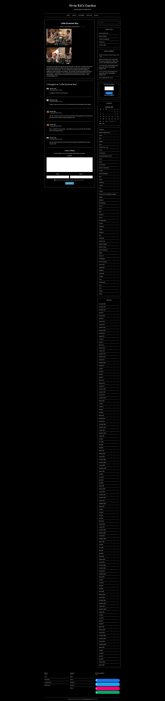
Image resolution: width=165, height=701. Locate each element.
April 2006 (101, 553)
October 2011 (102, 359)
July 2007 (101, 509)
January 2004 (102, 632)
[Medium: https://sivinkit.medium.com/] (107, 692)
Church (74, 15)
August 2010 (101, 400)
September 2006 (102, 538)
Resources (101, 255)
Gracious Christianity (103, 173)
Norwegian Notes (102, 220)
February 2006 (102, 559)
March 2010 (101, 415)
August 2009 (101, 436)
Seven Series (102, 264)
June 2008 (101, 477)
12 (100, 116)
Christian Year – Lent (103, 147)
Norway (100, 217)
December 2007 (102, 494)
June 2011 (101, 371)
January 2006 (102, 562)
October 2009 (102, 430)
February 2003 (102, 662)
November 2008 (102, 462)
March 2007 (101, 521)
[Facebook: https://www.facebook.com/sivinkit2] (107, 680)
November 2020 (102, 306)
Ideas (100, 176)
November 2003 (102, 638)
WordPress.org (47, 685)
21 (106, 118)
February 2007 (102, 524)
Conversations (102, 153)
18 (117, 116)
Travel (100, 279)
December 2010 (102, 389)
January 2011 (102, 386)
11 (117, 113)
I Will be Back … (102, 42)
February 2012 (102, 348)
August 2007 (101, 506)
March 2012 (101, 345)
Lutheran (101, 191)
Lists (100, 188)
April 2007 (101, 518)
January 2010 (102, 421)
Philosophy (101, 226)
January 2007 (102, 527)
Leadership (101, 182)
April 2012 (101, 342)
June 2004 (101, 618)
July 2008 (101, 474)
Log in (45, 676)
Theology (101, 276)
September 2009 (102, 433)
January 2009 (102, 456)
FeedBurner (111, 95)
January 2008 (102, 491)
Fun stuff (101, 170)
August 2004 (101, 612)
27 (103, 121)
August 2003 (101, 647)
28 (106, 121)
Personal (101, 223)
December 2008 (102, 459)
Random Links (102, 241)
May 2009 (101, 444)
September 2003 (102, 644)
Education (89, 15)
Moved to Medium (103, 36)
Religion (100, 252)
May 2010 (101, 409)
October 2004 (102, 606)
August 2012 (101, 336)
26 (100, 121)
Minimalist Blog (86, 699)
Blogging (101, 141)
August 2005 (101, 576)
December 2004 (102, 600)
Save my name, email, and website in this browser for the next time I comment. (70, 180)
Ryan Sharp (52, 100)
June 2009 (101, 441)
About (68, 15)
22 (109, 118)
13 (103, 116)
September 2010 (102, 397)
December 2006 (102, 530)
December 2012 (102, 327)
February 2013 (102, 321)
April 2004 (101, 623)
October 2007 (102, 500)
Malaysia (101, 197)
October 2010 (102, 395)
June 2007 (101, 512)
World (100, 288)
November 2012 (102, 330)
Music (100, 211)
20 (103, 118)
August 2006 (101, 541)
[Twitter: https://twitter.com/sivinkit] (107, 684)
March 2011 (101, 380)
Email (81, 174)
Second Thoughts (103, 261)
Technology (101, 273)
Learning (101, 185)
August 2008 (101, 471)
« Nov (100, 123)
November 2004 (102, 603)
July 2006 (101, 544)
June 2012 (101, 339)
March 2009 (101, 450)
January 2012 (102, 350)
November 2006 (102, 532)
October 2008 (102, 465)
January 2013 (102, 324)
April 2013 (101, 318)
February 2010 (102, 418)
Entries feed (46, 679)
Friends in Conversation (104, 167)
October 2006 (102, 535)
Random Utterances (103, 250)
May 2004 (101, 621)
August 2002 (101, 665)
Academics (101, 129)
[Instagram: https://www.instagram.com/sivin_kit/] (107, 688)
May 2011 (101, 374)
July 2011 (101, 368)
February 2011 (102, 383)
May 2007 (101, 515)
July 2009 (101, 439)
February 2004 (102, 629)
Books (100, 144)
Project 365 (101, 238)
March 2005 (101, 591)
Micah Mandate (102, 203)
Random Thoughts (103, 244)
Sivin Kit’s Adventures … (104, 33)
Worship (101, 291)
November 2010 (102, 392)
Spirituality (101, 270)
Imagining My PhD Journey (107, 77)
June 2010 (101, 406)
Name (58, 174)
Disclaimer (81, 15)
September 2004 (102, 609)
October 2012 (102, 333)
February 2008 (102, 488)
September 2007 (102, 503)
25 (117, 118)
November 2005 (102, 568)
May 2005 (101, 585)
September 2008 (102, 468)
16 (112, 116)
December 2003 (102, 635)
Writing (96, 15)
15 (109, 116)
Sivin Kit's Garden (82, 5)
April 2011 (101, 377)
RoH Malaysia (102, 258)
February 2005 (102, 594)
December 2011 (102, 353)
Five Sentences (102, 164)
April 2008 (101, 483)
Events (100, 159)
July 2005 (101, 579)
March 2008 (101, 486)
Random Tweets (102, 247)
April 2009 (101, 447)
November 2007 (102, 497)
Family (100, 161)
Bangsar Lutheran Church (104, 132)
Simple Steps (102, 267)
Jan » (103, 123)
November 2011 (102, 356)
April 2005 (101, 588)
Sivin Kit (51, 111)
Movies (100, 208)
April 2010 (101, 412)
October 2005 (102, 571)
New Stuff (101, 214)
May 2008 (101, 480)
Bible (100, 138)
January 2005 (102, 597)
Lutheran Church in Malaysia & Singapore (107, 194)
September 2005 (102, 574)
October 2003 (102, 641)
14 (106, 116)
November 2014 (102, 309)
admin (77, 26)
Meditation (101, 200)
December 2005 (102, 565)
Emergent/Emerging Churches (105, 156)
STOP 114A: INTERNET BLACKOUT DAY (108, 62)
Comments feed (47, 682)
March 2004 (101, 626)
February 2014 (102, 315)
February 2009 (102, 453)
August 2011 (101, 365)
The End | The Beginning (104, 39)
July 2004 (101, 615)
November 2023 (102, 304)
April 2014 (101, 312)
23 (112, 118)
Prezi (100, 235)
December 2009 (102, 424)
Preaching (101, 232)
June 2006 (101, 547)
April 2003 (101, 659)
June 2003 (101, 653)
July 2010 (101, 403)
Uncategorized (102, 282)
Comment (69, 155)
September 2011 (102, 362)
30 (112, 121)
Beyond (100, 135)
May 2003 (101, 656)
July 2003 (101, 650)
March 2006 (101, 556)
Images (100, 179)
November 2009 (102, 427)
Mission (100, 206)
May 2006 (101, 550)
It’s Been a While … (103, 45)
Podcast (101, 229)
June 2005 (101, 582)
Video (100, 285)
